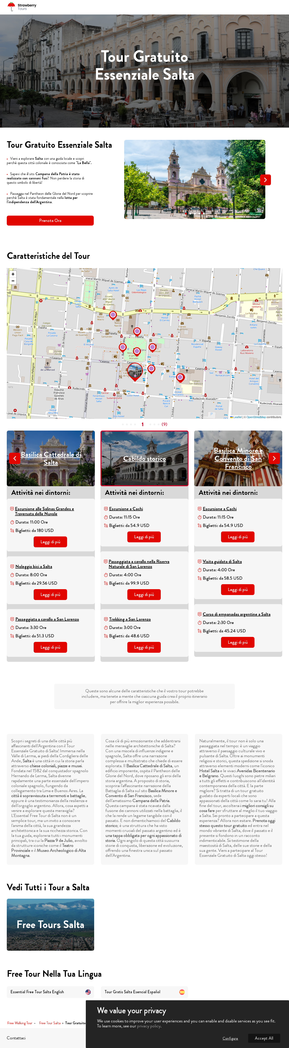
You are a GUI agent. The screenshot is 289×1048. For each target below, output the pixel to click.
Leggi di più (50, 541)
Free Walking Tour (19, 1023)
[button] (186, 213)
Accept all (264, 1038)
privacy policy (149, 1026)
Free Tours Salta (50, 925)
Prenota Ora (50, 220)
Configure (230, 1038)
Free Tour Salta (50, 1023)
